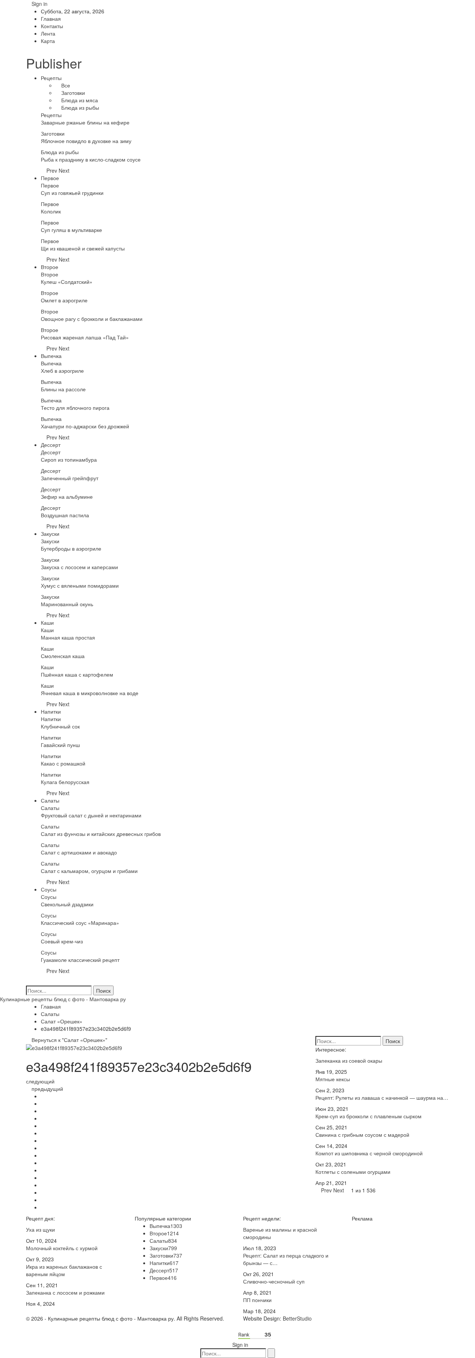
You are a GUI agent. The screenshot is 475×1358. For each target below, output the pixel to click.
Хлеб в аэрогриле (62, 370)
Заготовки (72, 92)
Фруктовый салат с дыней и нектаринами (91, 815)
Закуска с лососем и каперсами (79, 567)
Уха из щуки (40, 1229)
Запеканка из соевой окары (348, 1060)
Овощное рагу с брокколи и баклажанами (91, 318)
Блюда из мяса (79, 100)
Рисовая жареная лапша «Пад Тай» (85, 337)
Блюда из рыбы (79, 107)
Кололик (51, 211)
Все (65, 85)
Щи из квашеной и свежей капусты (83, 248)
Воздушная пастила (65, 515)
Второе (49, 266)
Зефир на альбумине (67, 496)
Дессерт (50, 444)
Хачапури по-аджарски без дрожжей (85, 426)
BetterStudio (297, 1318)
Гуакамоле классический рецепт (80, 959)
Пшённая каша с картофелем (77, 674)
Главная (51, 18)
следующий (41, 1081)
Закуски (50, 533)
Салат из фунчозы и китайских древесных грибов (101, 833)
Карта (48, 40)
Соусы (48, 889)
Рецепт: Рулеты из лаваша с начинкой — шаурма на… (381, 1097)
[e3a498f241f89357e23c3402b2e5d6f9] (43, 1096)
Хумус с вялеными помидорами (80, 585)
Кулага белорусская (65, 782)
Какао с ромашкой (63, 763)
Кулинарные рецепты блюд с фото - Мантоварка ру (63, 999)
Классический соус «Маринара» (80, 922)
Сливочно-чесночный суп (274, 1281)
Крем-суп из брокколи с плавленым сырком (368, 1116)
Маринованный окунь (67, 604)
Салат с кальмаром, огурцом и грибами (89, 870)
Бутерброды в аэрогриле (71, 548)
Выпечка (51, 355)
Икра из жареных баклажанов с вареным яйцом (64, 1270)
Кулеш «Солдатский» (66, 281)
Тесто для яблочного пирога (75, 407)
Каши (47, 622)
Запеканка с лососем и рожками (65, 1292)
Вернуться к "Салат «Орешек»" (68, 1039)
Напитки (51, 711)
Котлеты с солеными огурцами (352, 1171)
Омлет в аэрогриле (64, 300)
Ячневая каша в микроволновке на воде (89, 693)
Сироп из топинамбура (69, 459)
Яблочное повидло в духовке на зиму (86, 141)
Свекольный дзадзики (67, 904)
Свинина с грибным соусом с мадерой (362, 1134)
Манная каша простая (68, 637)
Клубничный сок (60, 726)
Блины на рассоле (63, 389)
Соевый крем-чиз (62, 941)
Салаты (50, 800)
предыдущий (46, 1088)
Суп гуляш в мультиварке (71, 229)
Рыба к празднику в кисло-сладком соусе (91, 159)
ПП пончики (257, 1300)
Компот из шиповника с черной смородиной (369, 1153)
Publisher (54, 62)
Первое (50, 178)
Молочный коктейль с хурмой (62, 1248)
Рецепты (51, 78)
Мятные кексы (332, 1079)
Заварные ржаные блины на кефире (85, 122)
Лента (48, 33)
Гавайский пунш (60, 744)
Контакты (52, 26)
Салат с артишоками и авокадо (79, 852)
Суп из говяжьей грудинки (72, 192)
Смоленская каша (63, 656)
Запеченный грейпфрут (69, 478)
